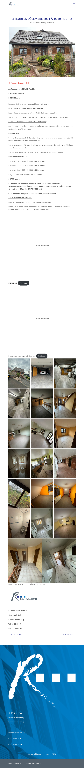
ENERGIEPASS (12, 283)
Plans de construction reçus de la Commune (21, 356)
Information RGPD (49, 754)
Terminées (50, 22)
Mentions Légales (34, 754)
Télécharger (23, 283)
